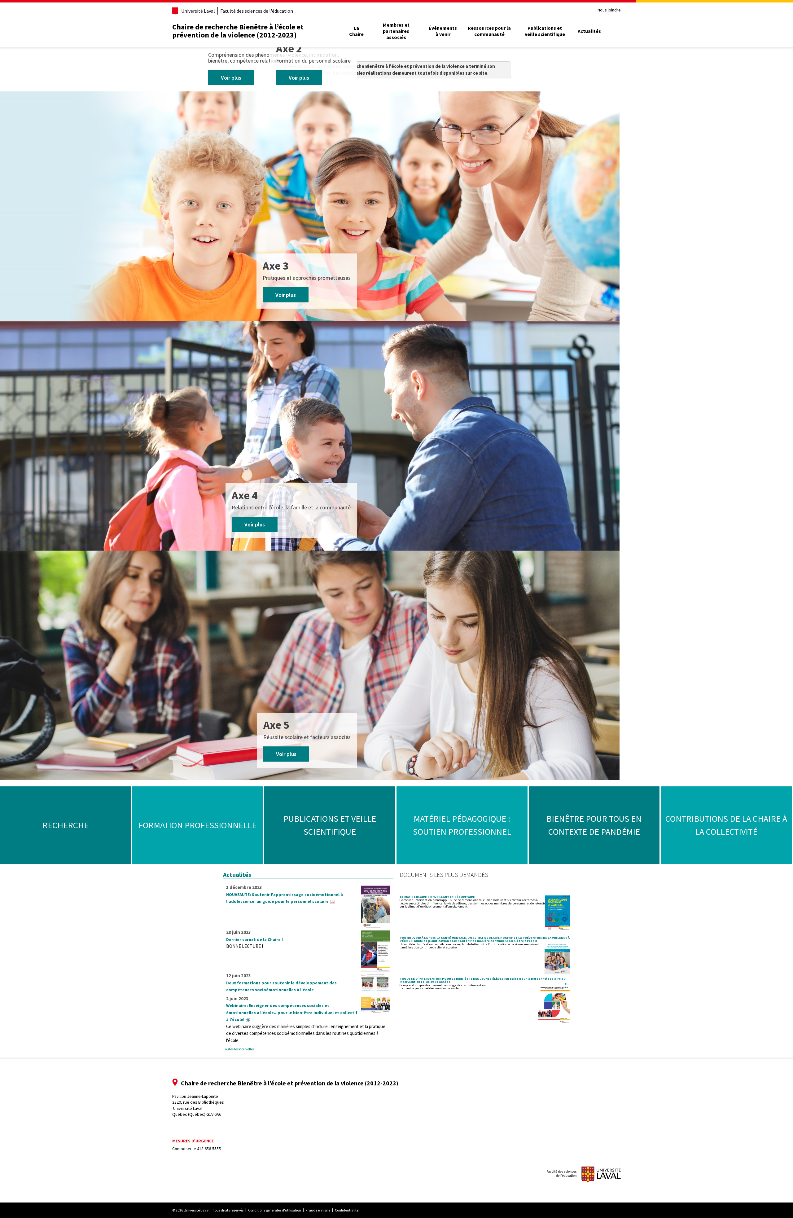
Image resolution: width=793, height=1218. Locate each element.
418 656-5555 (209, 1148)
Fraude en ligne (318, 1210)
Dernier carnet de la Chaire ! (254, 939)
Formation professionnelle (197, 825)
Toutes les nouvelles (238, 1049)
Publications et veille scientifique (545, 31)
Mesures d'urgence (193, 1141)
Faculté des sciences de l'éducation (256, 11)
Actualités (589, 31)
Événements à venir (443, 31)
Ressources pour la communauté (489, 31)
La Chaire (356, 31)
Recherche (65, 825)
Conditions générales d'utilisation (274, 1210)
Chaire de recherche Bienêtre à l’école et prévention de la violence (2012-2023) (238, 31)
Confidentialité (346, 1210)
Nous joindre (609, 10)
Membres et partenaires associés (396, 31)
